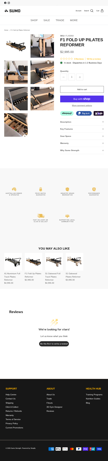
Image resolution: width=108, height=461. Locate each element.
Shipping (9, 403)
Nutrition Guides (93, 399)
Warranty (64, 143)
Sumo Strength (16, 448)
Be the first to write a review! (54, 343)
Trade (49, 399)
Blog (88, 403)
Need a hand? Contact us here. (54, 3)
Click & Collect (12, 407)
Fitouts (50, 403)
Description (65, 122)
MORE (74, 20)
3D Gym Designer (54, 407)
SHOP (34, 20)
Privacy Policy (12, 423)
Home (6, 30)
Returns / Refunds (14, 411)
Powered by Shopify (29, 448)
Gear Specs (65, 136)
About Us (51, 394)
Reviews (50, 411)
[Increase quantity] (79, 77)
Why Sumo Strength (69, 150)
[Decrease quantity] (63, 77)
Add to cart (82, 89)
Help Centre (11, 394)
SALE (46, 20)
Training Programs (94, 394)
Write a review (94, 59)
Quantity (64, 71)
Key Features (66, 129)
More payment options (82, 105)
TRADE (60, 20)
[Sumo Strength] (12, 11)
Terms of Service (13, 419)
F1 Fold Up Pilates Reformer (20, 30)
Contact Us (10, 399)
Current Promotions (14, 428)
